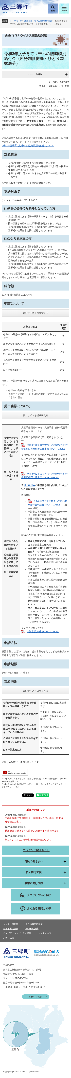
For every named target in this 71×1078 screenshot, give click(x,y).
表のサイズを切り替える (35, 313)
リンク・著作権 (10, 924)
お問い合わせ (35, 997)
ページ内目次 (35, 74)
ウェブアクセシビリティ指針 (17, 933)
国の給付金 (29, 485)
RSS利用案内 (31, 928)
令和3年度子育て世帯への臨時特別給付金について (28, 145)
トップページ (16, 21)
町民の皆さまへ (34, 861)
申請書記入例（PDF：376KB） (43, 631)
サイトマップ (44, 933)
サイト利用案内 (10, 928)
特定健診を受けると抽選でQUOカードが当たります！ (33, 830)
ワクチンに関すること (36, 850)
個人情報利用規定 (34, 924)
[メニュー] (64, 9)
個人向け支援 (34, 872)
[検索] (53, 9)
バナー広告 (8, 938)
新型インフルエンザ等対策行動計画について (28, 839)
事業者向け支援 (34, 883)
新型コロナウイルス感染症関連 (38, 21)
